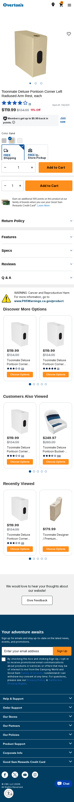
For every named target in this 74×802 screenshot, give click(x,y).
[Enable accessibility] (8, 793)
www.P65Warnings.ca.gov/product (39, 301)
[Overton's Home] (13, 5)
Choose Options (19, 374)
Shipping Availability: (18, 173)
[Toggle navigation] (69, 5)
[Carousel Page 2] (34, 384)
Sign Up (62, 651)
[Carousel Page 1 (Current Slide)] (30, 384)
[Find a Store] (53, 4)
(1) (30, 104)
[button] (41, 202)
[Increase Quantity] (21, 186)
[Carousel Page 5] (46, 384)
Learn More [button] (43, 205)
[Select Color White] (21, 140)
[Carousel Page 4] (42, 384)
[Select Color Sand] (13, 140)
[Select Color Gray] (5, 140)
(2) (22, 368)
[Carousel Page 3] (38, 384)
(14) (59, 456)
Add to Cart (48, 186)
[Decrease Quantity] (4, 186)
